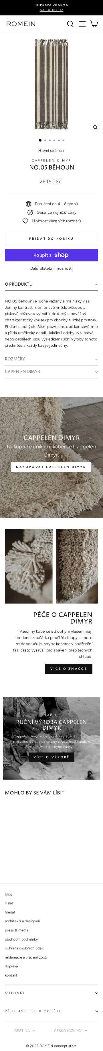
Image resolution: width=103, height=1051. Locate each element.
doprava (11, 966)
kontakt (11, 975)
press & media (17, 930)
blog (8, 894)
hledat (10, 912)
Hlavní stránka (50, 150)
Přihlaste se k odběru (34, 1011)
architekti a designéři (22, 921)
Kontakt (15, 993)
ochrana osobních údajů (25, 948)
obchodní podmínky (21, 939)
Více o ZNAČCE (68, 669)
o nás (9, 903)
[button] (51, 285)
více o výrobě (51, 757)
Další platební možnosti (51, 268)
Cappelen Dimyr (51, 160)
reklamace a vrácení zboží (26, 957)
